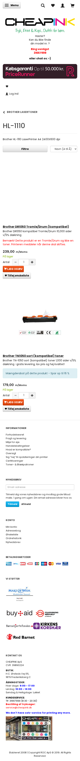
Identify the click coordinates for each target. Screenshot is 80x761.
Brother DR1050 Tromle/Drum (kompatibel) (36, 227)
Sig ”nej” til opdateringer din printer (27, 457)
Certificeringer (14, 460)
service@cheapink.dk (21, 706)
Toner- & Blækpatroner (20, 464)
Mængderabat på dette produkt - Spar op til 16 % (37, 373)
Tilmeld (12, 504)
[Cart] (72, 5)
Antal (6, 262)
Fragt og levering (16, 438)
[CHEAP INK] (40, 24)
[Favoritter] (52, 5)
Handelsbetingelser (18, 445)
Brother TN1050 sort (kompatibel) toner (33, 356)
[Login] (62, 5)
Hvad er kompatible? (18, 449)
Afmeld (26, 504)
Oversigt (11, 453)
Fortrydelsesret (15, 434)
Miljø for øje (13, 442)
